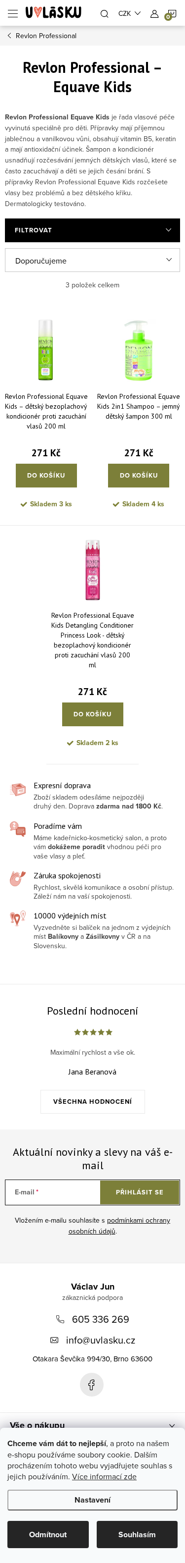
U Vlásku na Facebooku (92, 1385)
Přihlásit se (140, 1192)
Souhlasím (137, 1534)
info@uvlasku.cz (100, 1340)
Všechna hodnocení (92, 1101)
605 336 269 (100, 1319)
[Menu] (13, 13)
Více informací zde (104, 1476)
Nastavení (92, 1500)
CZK (124, 13)
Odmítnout (48, 1534)
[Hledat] (104, 13)
